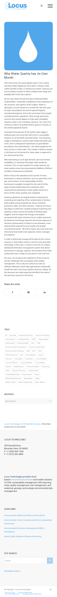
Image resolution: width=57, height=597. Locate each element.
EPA (28, 351)
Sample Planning (19, 371)
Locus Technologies (12, 424)
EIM (38, 343)
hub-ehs (9, 359)
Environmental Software (15, 351)
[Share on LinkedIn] (45, 292)
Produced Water (32, 367)
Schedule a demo (12, 571)
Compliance (10, 339)
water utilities (40, 382)
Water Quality (10, 382)
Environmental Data (36, 347)
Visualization (27, 374)
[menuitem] (42, 5)
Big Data (13, 335)
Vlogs (37, 374)
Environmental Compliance (16, 347)
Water (37, 378)
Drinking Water (23, 343)
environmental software (21, 479)
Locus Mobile (41, 359)
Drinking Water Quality (31, 424)
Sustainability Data (12, 374)
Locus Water (40, 363)
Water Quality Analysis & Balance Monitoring (23, 536)
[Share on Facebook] (12, 292)
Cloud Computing (42, 335)
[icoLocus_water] (28, 46)
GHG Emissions (12, 355)
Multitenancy (19, 367)
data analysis (43, 339)
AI (6, 335)
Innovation (29, 359)
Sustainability (33, 371)
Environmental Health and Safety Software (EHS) (24, 515)
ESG (33, 351)
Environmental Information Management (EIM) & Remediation (24, 530)
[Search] (42, 5)
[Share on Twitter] (29, 292)
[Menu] (49, 6)
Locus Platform (12, 363)
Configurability (23, 339)
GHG (40, 351)
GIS (21, 355)
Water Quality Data (25, 382)
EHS (32, 343)
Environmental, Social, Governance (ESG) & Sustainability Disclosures (28, 522)
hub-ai (40, 355)
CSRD (34, 339)
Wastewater (28, 378)
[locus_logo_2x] (23, 6)
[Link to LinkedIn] (50, 589)
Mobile (8, 367)
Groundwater (31, 355)
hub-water (18, 359)
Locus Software (26, 363)
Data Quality (10, 343)
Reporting (46, 367)
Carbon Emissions (26, 335)
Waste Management (13, 378)
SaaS (7, 371)
